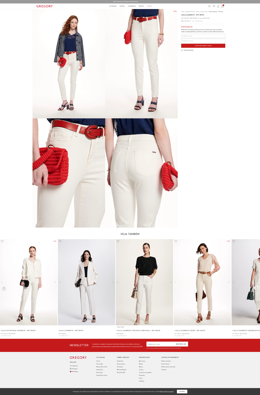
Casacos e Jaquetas (145, 372)
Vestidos (141, 381)
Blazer (141, 364)
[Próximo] (256, 288)
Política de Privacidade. (166, 391)
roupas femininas (191, 11)
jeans (198, 11)
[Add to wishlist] (2, 241)
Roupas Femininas (101, 366)
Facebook (75, 366)
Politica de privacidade (168, 366)
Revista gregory (122, 369)
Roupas (122, 6)
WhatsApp (75, 371)
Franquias (120, 366)
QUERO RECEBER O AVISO (203, 45)
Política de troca (166, 361)
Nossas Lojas (121, 364)
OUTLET (149, 6)
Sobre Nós (120, 361)
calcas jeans (204, 11)
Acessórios (132, 6)
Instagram (75, 368)
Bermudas (142, 361)
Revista (141, 6)
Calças (141, 369)
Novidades (112, 6)
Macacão (142, 375)
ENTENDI (182, 391)
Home (98, 361)
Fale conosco (165, 364)
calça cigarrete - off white (216, 11)
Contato (163, 369)
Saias (140, 378)
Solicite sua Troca (101, 375)
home (183, 11)
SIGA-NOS (73, 362)
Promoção (99, 372)
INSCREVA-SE (181, 344)
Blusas (141, 366)
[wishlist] (214, 6)
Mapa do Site (121, 372)
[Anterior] (4, 288)
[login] (218, 6)
